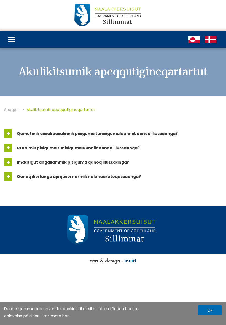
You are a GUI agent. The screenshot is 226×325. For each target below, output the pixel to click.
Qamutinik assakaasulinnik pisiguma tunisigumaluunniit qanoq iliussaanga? (97, 133)
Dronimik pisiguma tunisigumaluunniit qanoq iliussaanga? (78, 148)
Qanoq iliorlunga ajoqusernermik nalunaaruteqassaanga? (78, 176)
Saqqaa (11, 109)
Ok (209, 310)
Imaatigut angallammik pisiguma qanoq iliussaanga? (72, 162)
